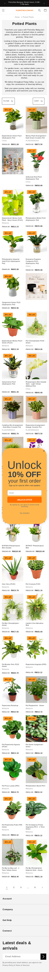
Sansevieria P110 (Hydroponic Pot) (9, 383)
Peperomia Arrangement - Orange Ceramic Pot (36, 426)
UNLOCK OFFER (24, 499)
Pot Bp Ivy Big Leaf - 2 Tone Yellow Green (10, 869)
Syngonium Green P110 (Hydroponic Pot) (11, 303)
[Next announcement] (44, 3)
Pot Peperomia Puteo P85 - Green (12, 826)
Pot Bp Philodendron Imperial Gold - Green (34, 869)
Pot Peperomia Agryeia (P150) (11, 746)
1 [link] (6, 887)
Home (17, 17)
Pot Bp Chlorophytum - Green (11, 624)
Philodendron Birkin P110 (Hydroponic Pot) (36, 219)
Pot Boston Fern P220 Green (10, 665)
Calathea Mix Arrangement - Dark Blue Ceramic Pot (12, 426)
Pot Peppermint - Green (35, 705)
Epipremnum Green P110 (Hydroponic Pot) (12, 137)
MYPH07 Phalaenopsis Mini (35, 547)
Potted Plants (28, 17)
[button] (3, 10)
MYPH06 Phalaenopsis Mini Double (11, 547)
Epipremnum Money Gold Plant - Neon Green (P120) (12, 219)
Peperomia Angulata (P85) (36, 664)
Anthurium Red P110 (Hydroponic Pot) (34, 178)
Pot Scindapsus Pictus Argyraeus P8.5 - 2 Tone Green (35, 827)
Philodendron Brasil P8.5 (35, 786)
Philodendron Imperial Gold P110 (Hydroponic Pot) (11, 261)
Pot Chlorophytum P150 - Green (35, 342)
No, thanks (24, 513)
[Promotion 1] (12, 161)
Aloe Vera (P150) (8, 584)
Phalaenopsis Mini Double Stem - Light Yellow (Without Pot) (36, 384)
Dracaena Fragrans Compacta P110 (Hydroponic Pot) (33, 261)
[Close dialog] (44, 451)
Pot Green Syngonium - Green (35, 746)
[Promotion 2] (36, 286)
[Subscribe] (43, 957)
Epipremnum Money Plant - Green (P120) (12, 342)
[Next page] (42, 887)
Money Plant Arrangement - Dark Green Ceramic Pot (36, 137)
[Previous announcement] (5, 3)
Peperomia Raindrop (10, 705)
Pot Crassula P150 (33, 584)
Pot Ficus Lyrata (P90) (10, 786)
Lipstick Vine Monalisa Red (34, 624)
